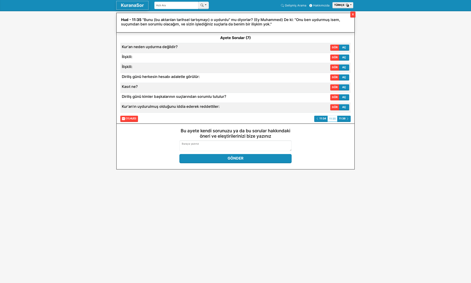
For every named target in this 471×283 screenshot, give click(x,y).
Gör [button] (335, 47)
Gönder (235, 158)
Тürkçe (339, 4)
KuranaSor (132, 5)
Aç (344, 47)
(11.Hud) (130, 118)
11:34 (322, 118)
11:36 (342, 118)
